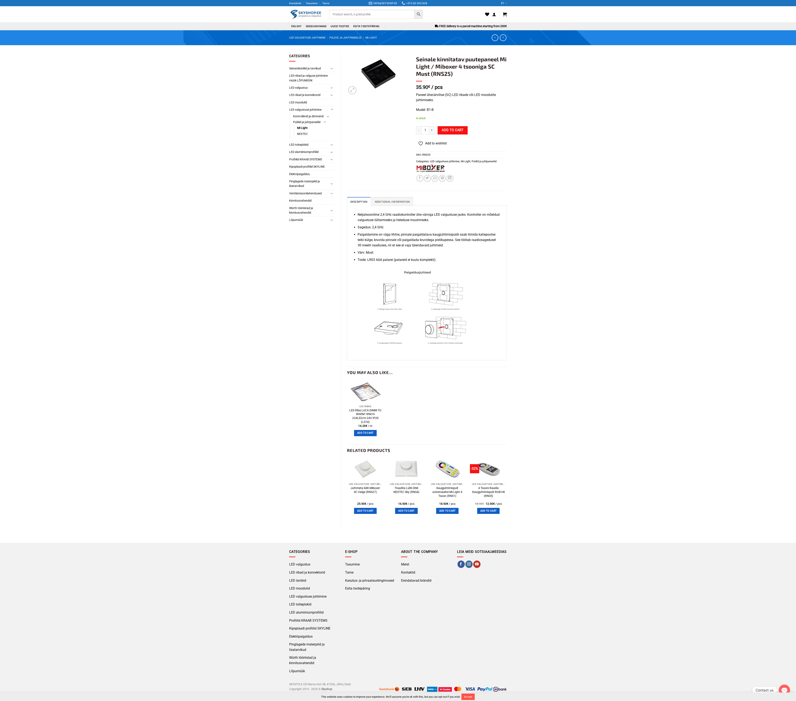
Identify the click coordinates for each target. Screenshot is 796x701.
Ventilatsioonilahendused (305, 193)
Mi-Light (371, 37)
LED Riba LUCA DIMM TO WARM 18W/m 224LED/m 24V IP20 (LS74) (365, 416)
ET (502, 3)
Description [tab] (359, 201)
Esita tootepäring (366, 26)
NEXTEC (302, 134)
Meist (405, 564)
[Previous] (347, 490)
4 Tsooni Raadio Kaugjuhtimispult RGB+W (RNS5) (488, 492)
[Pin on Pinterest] (442, 178)
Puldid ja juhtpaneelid (345, 37)
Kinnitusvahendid (300, 200)
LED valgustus (298, 87)
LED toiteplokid (298, 144)
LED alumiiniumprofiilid (304, 152)
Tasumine (312, 3)
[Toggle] (331, 68)
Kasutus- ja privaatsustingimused (369, 580)
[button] (494, 14)
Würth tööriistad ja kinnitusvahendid (301, 210)
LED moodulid (298, 102)
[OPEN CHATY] (784, 690)
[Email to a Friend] (434, 178)
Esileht (296, 26)
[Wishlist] (487, 14)
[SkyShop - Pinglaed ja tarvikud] (306, 14)
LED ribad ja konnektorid (304, 95)
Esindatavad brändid (416, 580)
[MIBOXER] (430, 168)
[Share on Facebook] (419, 178)
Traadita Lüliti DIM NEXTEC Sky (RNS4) (406, 490)
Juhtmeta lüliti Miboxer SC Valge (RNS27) (365, 490)
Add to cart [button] (365, 432)
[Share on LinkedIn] (450, 178)
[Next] (507, 490)
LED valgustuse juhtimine (307, 37)
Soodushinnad (316, 26)
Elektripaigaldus (299, 174)
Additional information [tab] (392, 201)
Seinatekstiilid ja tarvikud (305, 68)
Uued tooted (340, 26)
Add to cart (453, 130)
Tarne (325, 3)
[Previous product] (503, 37)
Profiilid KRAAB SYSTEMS (305, 159)
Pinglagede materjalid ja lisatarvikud (304, 184)
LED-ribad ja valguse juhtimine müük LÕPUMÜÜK (308, 78)
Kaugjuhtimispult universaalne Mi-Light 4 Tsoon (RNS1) (447, 492)
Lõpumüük (296, 220)
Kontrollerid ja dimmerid (308, 116)
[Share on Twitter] (427, 178)
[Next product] (495, 37)
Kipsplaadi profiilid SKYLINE (307, 166)
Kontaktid (295, 3)
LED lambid (297, 580)
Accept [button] (468, 696)
